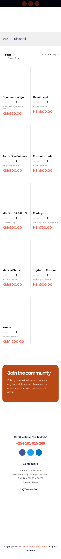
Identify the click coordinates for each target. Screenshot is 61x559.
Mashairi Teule (43, 156)
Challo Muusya (9, 222)
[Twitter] (30, 3)
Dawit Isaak (41, 97)
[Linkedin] (36, 3)
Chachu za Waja (13, 97)
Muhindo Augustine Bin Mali (13, 107)
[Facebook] (24, 3)
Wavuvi (7, 327)
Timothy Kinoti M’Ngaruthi (45, 222)
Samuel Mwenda (10, 336)
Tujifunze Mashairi (45, 270)
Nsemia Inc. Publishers (35, 546)
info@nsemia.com (30, 489)
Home (5, 39)
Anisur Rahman (40, 106)
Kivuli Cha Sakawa (14, 156)
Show (10, 58)
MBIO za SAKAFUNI (14, 213)
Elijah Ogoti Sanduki (42, 279)
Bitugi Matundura (10, 165)
